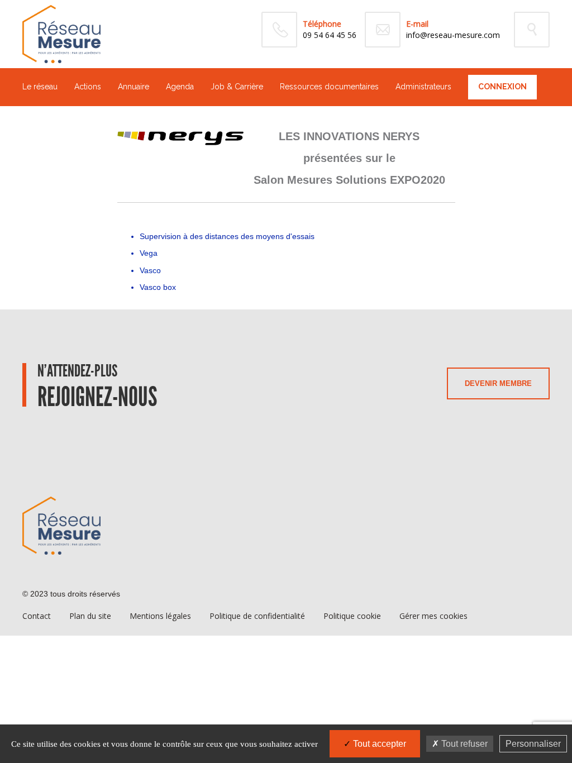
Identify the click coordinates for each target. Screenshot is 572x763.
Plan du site (90, 616)
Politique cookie (352, 616)
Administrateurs (423, 86)
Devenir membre (498, 383)
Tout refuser (463, 743)
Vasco (150, 270)
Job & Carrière (237, 86)
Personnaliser (533, 743)
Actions (87, 86)
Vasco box (158, 287)
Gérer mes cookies (433, 616)
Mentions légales (160, 616)
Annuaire (133, 86)
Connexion (502, 86)
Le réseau (40, 86)
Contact (36, 616)
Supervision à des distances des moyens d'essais (227, 236)
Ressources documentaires (329, 86)
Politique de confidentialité (257, 616)
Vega (149, 253)
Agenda (180, 86)
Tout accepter (378, 743)
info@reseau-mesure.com (453, 35)
